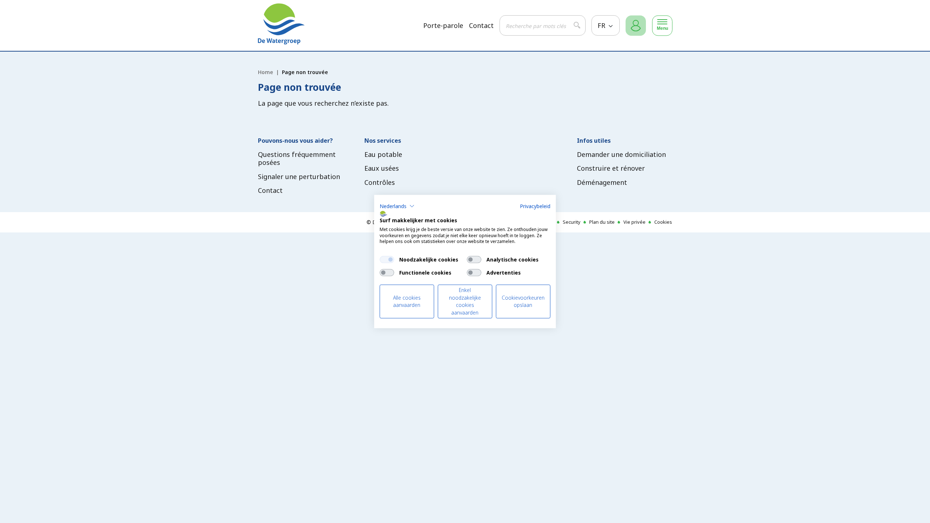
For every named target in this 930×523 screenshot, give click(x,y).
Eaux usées (381, 168)
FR (602, 25)
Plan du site (602, 222)
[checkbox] (387, 259)
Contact (481, 25)
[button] (397, 206)
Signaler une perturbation (299, 176)
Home (265, 72)
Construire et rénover (611, 168)
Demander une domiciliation (621, 154)
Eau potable (383, 154)
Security (572, 222)
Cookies (663, 222)
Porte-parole (443, 25)
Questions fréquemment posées (297, 158)
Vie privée (634, 222)
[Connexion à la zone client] (636, 25)
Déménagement (602, 182)
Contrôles (379, 182)
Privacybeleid (535, 206)
